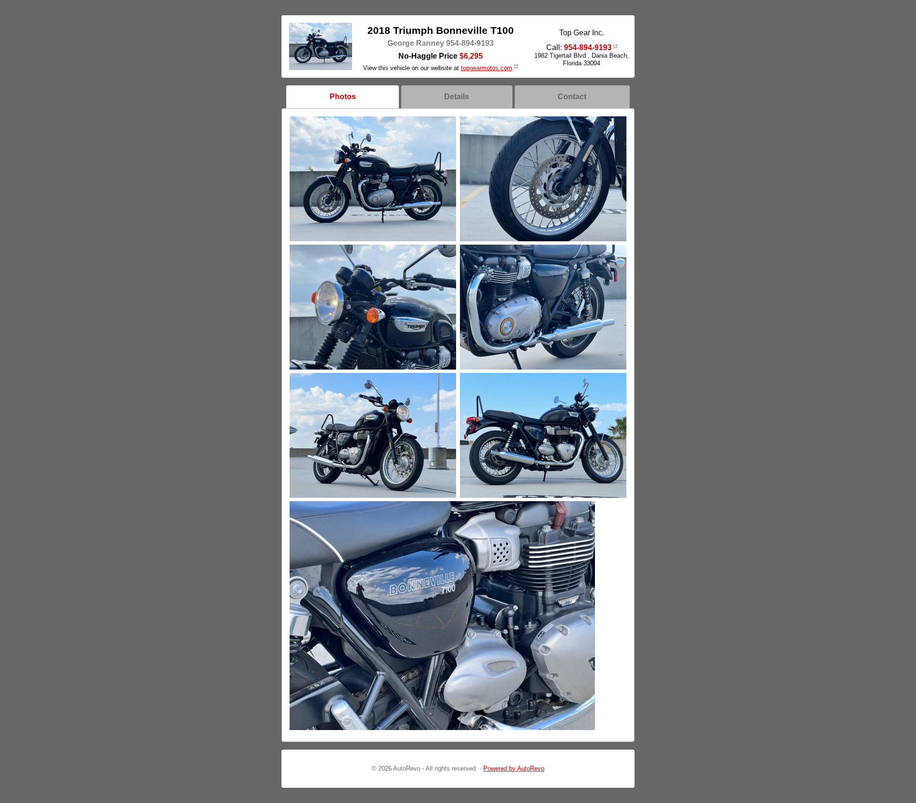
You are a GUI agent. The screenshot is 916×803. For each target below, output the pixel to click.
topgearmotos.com (486, 68)
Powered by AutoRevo (513, 768)
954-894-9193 (588, 47)
